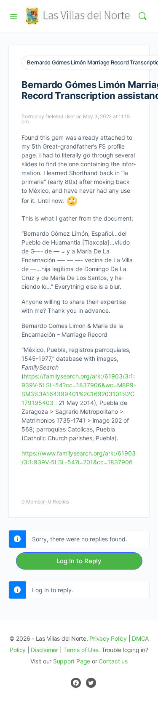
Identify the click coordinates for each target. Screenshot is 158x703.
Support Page (71, 661)
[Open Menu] (13, 15)
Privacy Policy (108, 638)
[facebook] (76, 683)
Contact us (113, 661)
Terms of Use (80, 649)
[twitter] (91, 683)
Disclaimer (44, 649)
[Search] (142, 16)
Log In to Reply (79, 561)
